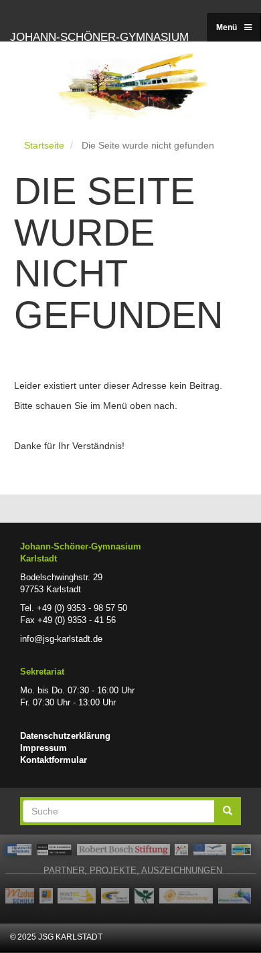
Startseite (44, 145)
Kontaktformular (53, 760)
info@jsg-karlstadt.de (61, 639)
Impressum (43, 748)
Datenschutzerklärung (65, 736)
